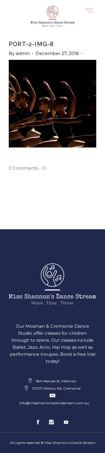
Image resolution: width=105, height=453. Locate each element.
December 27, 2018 (58, 53)
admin (23, 53)
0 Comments (23, 168)
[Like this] (44, 168)
